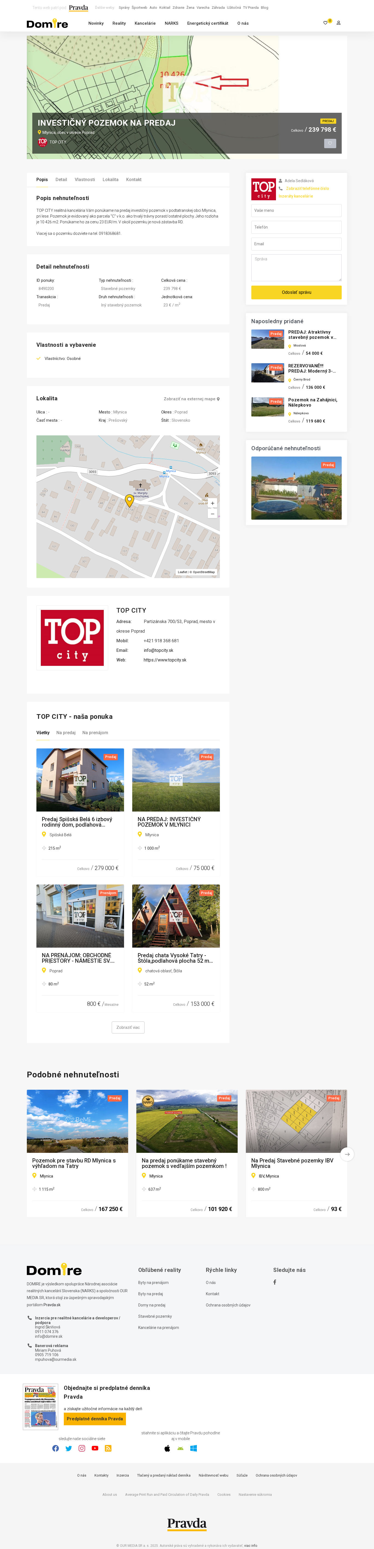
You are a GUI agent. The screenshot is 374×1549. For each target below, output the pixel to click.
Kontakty (101, 1475)
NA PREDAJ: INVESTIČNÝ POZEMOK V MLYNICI (169, 821)
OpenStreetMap (204, 572)
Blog (264, 7)
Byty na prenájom (153, 1282)
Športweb (139, 7)
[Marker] (124, 494)
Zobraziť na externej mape (189, 399)
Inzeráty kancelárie (296, 196)
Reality (119, 23)
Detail (61, 179)
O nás (243, 23)
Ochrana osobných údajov (228, 1305)
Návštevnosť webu (213, 1475)
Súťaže (242, 1475)
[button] (212, 513)
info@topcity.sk (158, 650)
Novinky (95, 23)
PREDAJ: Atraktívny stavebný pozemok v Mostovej (310, 337)
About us (109, 1494)
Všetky (43, 732)
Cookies (224, 1494)
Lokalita (111, 179)
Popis (42, 179)
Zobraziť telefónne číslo (307, 188)
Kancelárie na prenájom (158, 1327)
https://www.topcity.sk (165, 660)
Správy (124, 7)
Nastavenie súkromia (255, 1494)
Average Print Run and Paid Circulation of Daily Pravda (167, 1494)
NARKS (171, 23)
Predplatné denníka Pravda (95, 1418)
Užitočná (234, 7)
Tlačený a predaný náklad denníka (164, 1475)
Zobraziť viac (128, 1027)
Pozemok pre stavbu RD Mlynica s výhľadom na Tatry (74, 1163)
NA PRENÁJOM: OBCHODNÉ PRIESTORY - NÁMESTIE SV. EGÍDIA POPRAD (76, 958)
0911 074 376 (47, 1332)
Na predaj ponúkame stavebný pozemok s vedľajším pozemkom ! (184, 1163)
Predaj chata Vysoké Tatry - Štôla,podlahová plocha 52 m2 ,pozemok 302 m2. (175, 958)
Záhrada (218, 7)
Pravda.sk (52, 1305)
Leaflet (182, 572)
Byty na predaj (150, 1294)
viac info (250, 1546)
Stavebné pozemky (155, 1316)
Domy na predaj (151, 1305)
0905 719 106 (47, 1355)
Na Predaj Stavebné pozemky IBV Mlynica (292, 1163)
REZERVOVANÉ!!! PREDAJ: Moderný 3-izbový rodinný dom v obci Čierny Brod (311, 373)
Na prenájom (95, 732)
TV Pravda (251, 7)
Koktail (164, 7)
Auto (153, 7)
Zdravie (178, 7)
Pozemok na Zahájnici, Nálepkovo (312, 402)
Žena (190, 7)
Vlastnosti (85, 179)
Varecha (203, 7)
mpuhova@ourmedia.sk (55, 1359)
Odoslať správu (296, 292)
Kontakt (134, 179)
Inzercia (123, 1475)
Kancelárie (145, 23)
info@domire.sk (48, 1336)
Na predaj (66, 732)
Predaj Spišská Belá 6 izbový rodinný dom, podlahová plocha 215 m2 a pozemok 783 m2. (79, 821)
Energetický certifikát (207, 23)
